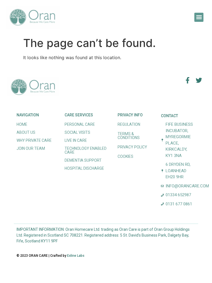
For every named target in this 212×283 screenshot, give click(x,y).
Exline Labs (75, 256)
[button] (198, 17)
